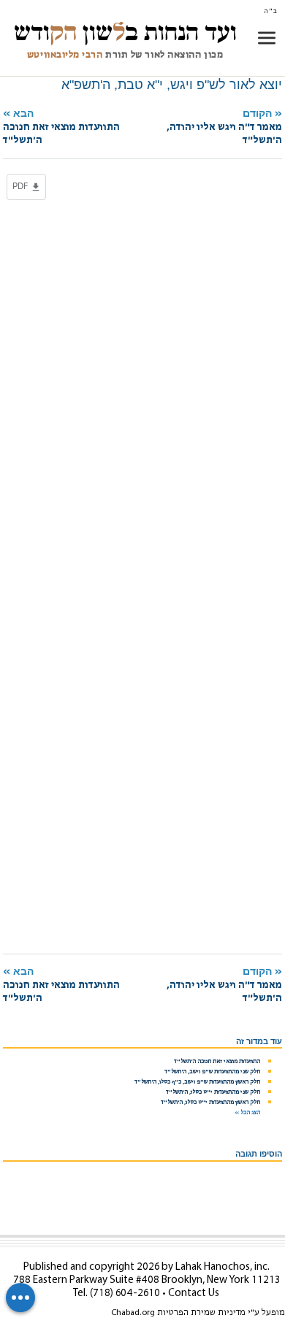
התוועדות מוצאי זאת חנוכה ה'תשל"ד (217, 1062)
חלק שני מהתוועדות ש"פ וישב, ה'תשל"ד (212, 1072)
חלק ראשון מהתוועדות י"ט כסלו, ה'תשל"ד (210, 1103)
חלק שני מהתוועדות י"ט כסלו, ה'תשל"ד (213, 1092)
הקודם (224, 126)
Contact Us (193, 1293)
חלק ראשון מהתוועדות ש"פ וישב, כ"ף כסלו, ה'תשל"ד (197, 1082)
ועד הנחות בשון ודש (125, 32)
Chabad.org (133, 1313)
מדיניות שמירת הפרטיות (201, 1313)
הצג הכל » (247, 1113)
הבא (61, 126)
